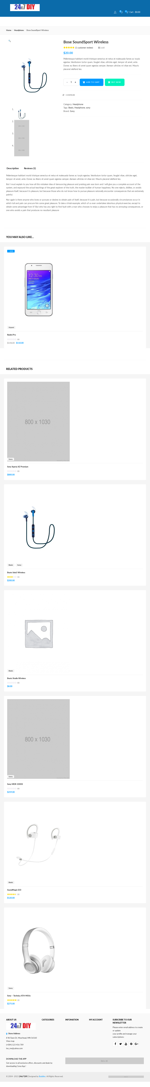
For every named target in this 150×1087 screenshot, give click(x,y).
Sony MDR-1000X (15, 784)
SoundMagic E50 (14, 890)
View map (10, 1041)
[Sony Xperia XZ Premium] (38, 383)
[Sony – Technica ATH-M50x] (38, 912)
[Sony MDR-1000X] (38, 701)
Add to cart (93, 82)
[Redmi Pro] (38, 253)
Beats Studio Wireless (16, 678)
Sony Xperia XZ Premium (17, 467)
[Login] (115, 12)
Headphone (19, 30)
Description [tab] (13, 168)
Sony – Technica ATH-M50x (19, 996)
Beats (70, 108)
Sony (72, 111)
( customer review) (84, 48)
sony (88, 108)
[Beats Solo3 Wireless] (38, 489)
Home (8, 30)
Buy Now (116, 82)
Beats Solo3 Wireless (16, 573)
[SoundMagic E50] (38, 807)
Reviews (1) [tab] (30, 168)
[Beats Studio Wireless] (38, 595)
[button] (134, 12)
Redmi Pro (11, 335)
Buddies (42, 1077)
